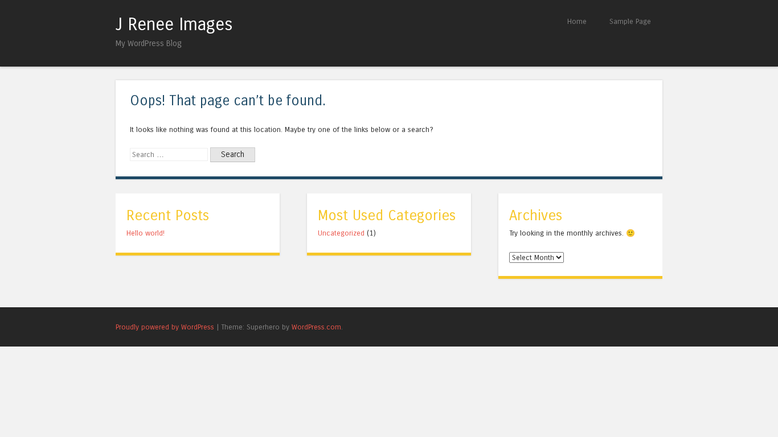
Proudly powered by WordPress (165, 327)
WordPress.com (316, 327)
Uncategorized (341, 233)
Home (577, 21)
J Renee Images (174, 24)
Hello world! (145, 233)
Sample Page (630, 21)
